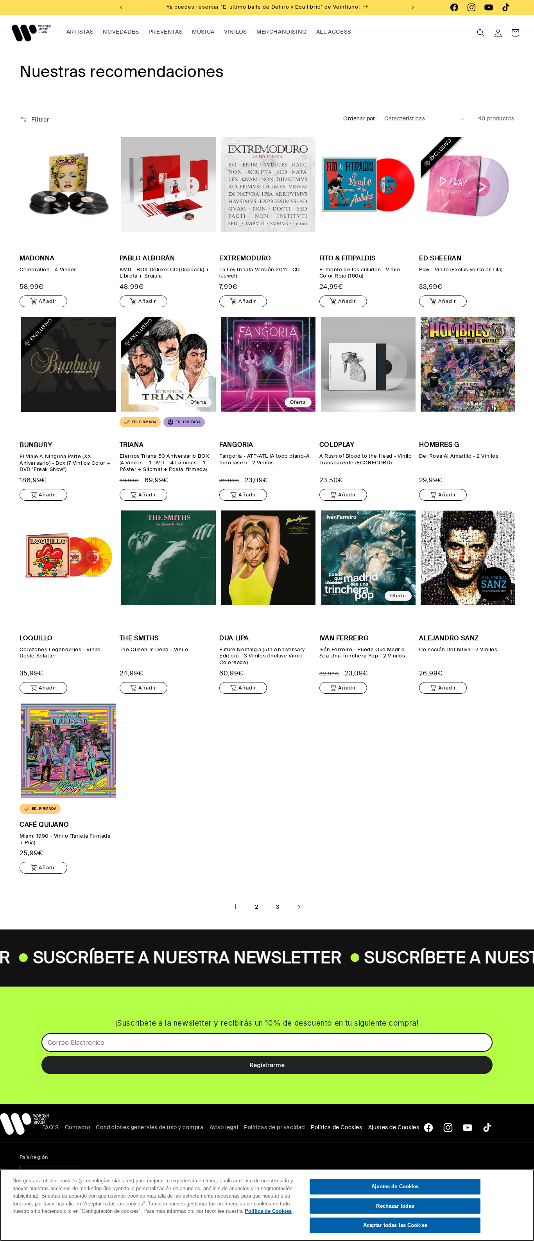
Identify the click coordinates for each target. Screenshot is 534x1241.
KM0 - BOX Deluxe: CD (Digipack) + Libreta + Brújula (165, 273)
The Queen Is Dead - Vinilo (154, 649)
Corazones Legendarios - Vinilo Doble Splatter (60, 652)
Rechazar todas (395, 1206)
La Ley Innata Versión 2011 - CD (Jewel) (259, 273)
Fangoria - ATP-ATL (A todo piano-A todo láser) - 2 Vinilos (264, 459)
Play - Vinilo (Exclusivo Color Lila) (461, 270)
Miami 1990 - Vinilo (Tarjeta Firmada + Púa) (65, 839)
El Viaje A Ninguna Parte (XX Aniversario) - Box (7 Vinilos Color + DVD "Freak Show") (65, 463)
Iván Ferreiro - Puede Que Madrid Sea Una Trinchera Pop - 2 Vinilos (362, 652)
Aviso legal (224, 1127)
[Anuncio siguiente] (412, 7)
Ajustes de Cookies (395, 1186)
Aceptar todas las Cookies (395, 1225)
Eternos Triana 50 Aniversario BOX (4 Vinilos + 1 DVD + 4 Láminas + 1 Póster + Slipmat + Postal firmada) (165, 463)
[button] (480, 32)
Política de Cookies (336, 1127)
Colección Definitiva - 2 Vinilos (458, 649)
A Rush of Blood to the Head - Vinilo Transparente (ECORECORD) (365, 459)
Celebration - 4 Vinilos (48, 270)
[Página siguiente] (298, 906)
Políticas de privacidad (274, 1127)
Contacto (77, 1127)
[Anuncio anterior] (121, 7)
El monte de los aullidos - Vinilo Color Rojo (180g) (359, 273)
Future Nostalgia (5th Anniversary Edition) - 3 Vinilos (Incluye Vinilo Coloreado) (262, 656)
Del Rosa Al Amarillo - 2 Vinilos (458, 456)
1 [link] (235, 907)
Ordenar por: (359, 118)
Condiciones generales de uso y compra (149, 1127)
